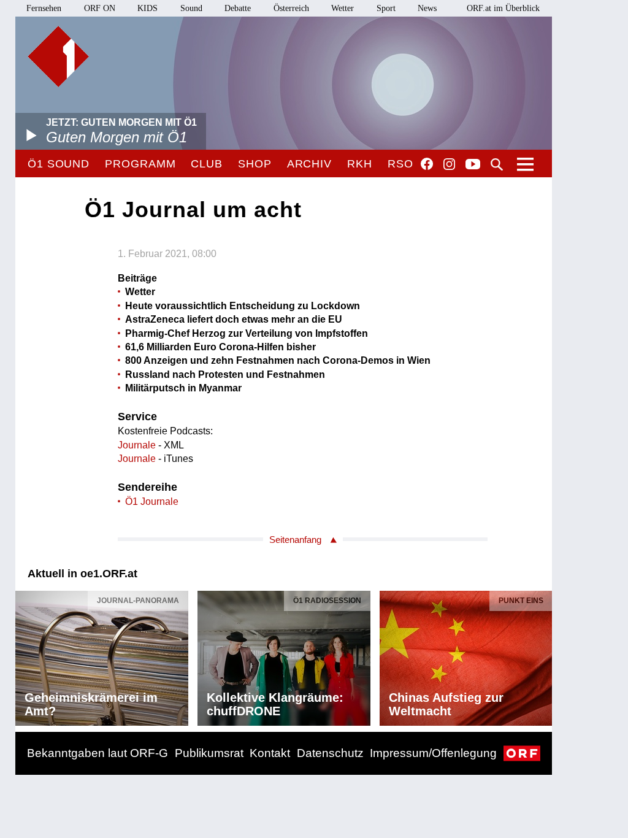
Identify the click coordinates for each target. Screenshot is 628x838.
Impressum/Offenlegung (433, 753)
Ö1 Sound (59, 164)
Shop (255, 164)
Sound (191, 8)
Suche (497, 164)
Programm (140, 164)
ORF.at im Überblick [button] (503, 8)
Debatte (237, 8)
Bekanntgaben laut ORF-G (97, 753)
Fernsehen (43, 8)
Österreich (291, 8)
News (427, 8)
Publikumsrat (209, 753)
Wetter (342, 8)
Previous (25, 654)
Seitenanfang (295, 539)
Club (207, 164)
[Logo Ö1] (58, 56)
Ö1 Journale (151, 501)
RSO (400, 164)
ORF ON (99, 8)
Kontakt (270, 753)
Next (542, 654)
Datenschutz (330, 753)
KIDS (147, 8)
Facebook (427, 164)
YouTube (472, 165)
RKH (359, 164)
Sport (386, 8)
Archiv (309, 164)
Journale (137, 445)
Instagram (449, 164)
